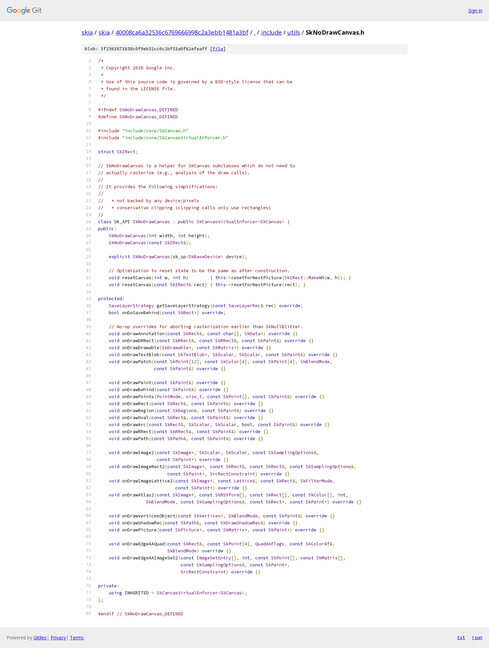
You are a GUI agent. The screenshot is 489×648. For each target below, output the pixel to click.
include (271, 32)
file (218, 49)
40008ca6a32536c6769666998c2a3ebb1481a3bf (181, 32)
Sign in (475, 10)
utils (293, 32)
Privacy (58, 637)
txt (461, 637)
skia (87, 32)
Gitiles (40, 637)
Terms (77, 637)
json (477, 637)
